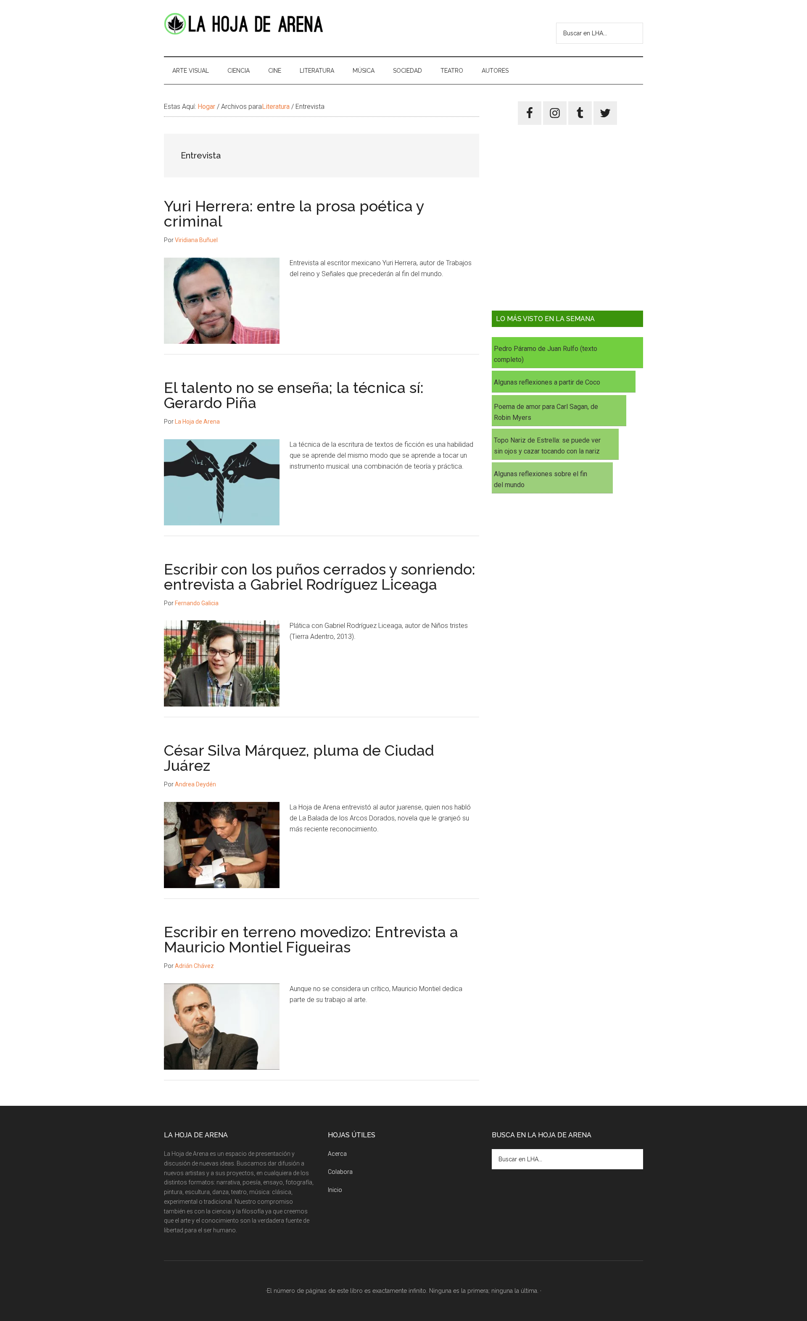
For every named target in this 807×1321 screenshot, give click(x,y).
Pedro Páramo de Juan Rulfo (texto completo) (545, 354)
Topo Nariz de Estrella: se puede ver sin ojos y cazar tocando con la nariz (547, 445)
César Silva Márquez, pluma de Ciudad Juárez (299, 757)
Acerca (337, 1153)
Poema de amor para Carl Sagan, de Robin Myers (546, 412)
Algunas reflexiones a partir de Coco (547, 382)
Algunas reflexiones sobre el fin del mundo (540, 479)
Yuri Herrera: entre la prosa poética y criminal (294, 213)
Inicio (335, 1190)
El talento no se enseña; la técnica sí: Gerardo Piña (294, 395)
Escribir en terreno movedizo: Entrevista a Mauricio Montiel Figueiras (311, 939)
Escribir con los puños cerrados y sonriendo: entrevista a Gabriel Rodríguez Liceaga (319, 576)
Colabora (340, 1171)
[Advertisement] (567, 224)
